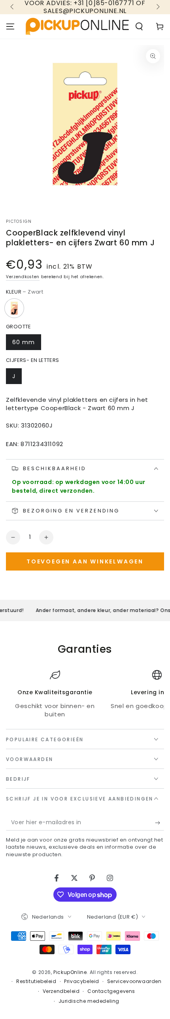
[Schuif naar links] (12, 7)
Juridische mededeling (89, 1001)
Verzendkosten (23, 277)
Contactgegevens (111, 991)
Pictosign (19, 221)
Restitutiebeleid (36, 981)
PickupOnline (70, 972)
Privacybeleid (81, 981)
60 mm (23, 342)
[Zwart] (14, 308)
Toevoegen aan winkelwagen (85, 561)
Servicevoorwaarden (134, 981)
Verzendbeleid (61, 991)
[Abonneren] (159, 822)
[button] (139, 26)
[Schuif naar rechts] (157, 7)
